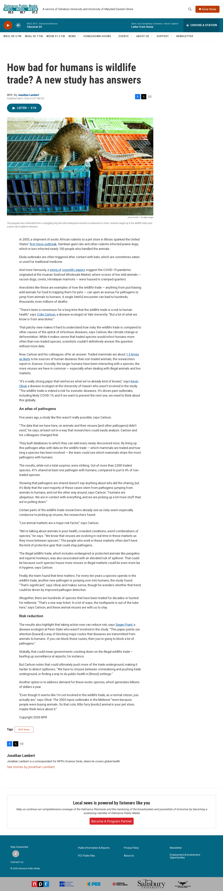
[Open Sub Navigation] (78, 36)
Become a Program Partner (111, 821)
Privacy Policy (131, 848)
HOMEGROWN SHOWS (97, 36)
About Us (129, 855)
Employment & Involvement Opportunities (185, 856)
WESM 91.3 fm (55, 36)
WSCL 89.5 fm (12, 36)
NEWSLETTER (184, 36)
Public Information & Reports (94, 848)
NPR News (24, 729)
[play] (8, 25)
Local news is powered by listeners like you (111, 802)
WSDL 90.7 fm (34, 36)
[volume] (18, 25)
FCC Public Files (86, 855)
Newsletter (176, 848)
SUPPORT (163, 36)
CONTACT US (16, 862)
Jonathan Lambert (28, 95)
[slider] (23, 25)
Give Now (209, 9)
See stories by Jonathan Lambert (31, 767)
